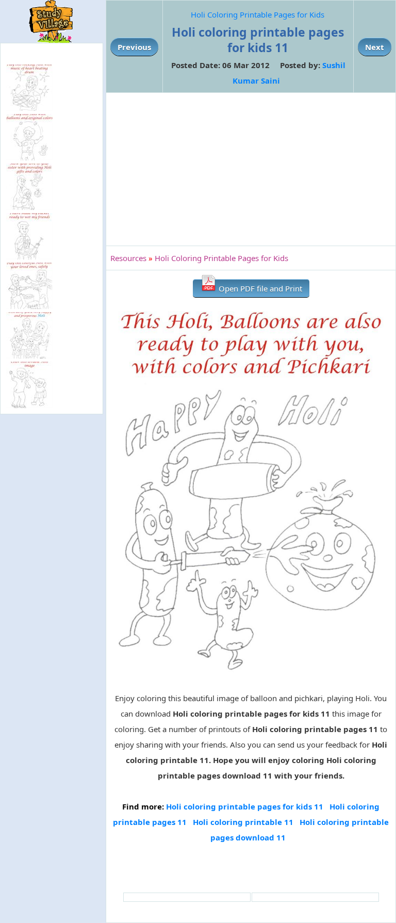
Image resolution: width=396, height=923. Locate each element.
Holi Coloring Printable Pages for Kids (257, 14)
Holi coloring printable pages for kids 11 (244, 806)
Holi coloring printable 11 (243, 822)
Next (374, 47)
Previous (134, 47)
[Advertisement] (250, 169)
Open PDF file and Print (259, 288)
